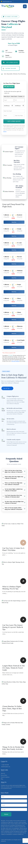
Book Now (14, 222)
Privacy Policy (4, 775)
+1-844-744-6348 (5, 764)
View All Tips (7, 388)
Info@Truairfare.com (7, 1)
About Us (3, 773)
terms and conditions (16, 361)
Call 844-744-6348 (10, 68)
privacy (5, 131)
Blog (2, 779)
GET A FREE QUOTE (12, 62)
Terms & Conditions (5, 777)
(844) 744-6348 (9, 86)
